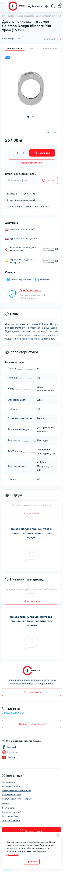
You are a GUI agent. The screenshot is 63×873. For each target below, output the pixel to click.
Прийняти (32, 861)
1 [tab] (28, 117)
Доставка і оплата (11, 786)
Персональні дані (10, 816)
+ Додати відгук (31, 513)
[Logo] (17, 6)
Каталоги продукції (11, 812)
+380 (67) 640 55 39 (13, 713)
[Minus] (11, 153)
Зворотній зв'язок (11, 820)
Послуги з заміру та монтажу (16, 799)
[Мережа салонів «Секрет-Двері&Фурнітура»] (31, 670)
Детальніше (12, 854)
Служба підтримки (30, 290)
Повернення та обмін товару (16, 790)
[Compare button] (55, 131)
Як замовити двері (11, 794)
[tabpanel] (31, 88)
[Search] (53, 6)
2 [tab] (33, 116)
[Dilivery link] (56, 249)
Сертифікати (8, 808)
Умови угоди (8, 782)
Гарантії (6, 803)
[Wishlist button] (48, 131)
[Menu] (4, 6)
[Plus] (23, 153)
